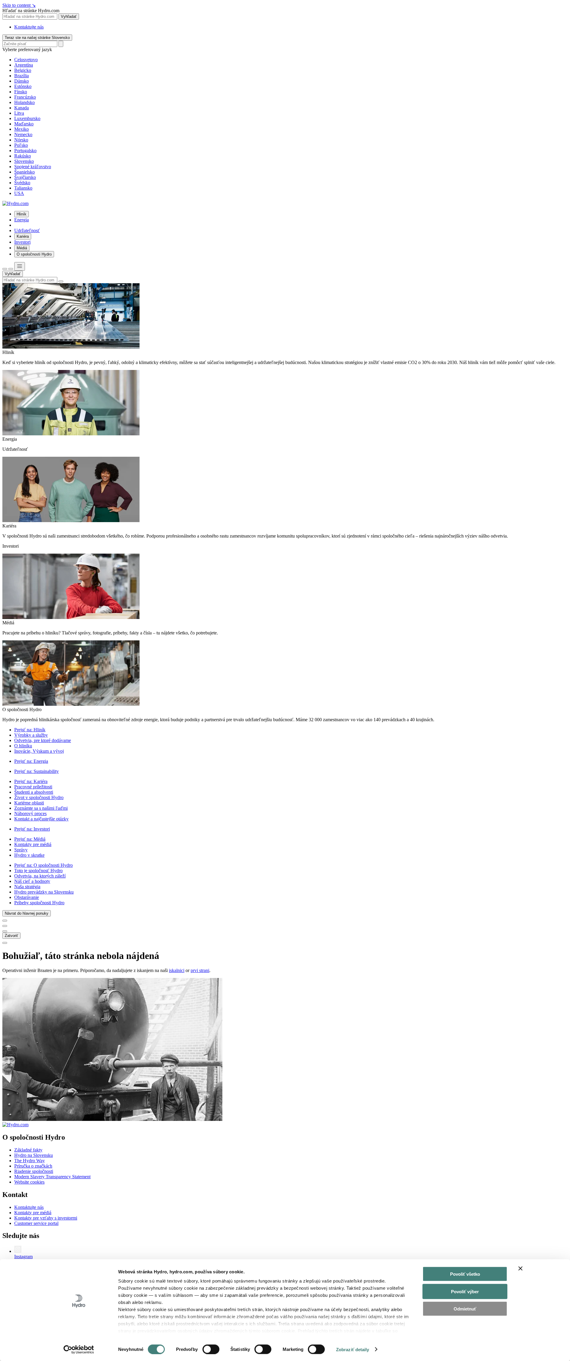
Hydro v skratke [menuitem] (29, 855)
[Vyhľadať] (4, 269)
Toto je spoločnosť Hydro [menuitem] (38, 870)
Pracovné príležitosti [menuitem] (33, 786)
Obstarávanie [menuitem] (26, 897)
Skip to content (19, 5)
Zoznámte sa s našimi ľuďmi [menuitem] (41, 808)
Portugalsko (25, 150)
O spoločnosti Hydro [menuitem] (34, 254)
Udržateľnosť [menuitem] (27, 230)
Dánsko (21, 81)
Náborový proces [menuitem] (30, 813)
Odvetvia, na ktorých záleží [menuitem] (40, 875)
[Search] (60, 44)
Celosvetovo (26, 59)
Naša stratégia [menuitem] (27, 886)
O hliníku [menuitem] (23, 745)
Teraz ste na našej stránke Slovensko (37, 37)
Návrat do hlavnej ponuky (26, 913)
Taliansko (23, 187)
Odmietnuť (465, 1308)
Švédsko (22, 182)
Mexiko (21, 129)
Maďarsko (24, 123)
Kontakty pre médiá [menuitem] (32, 844)
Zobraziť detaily (352, 1349)
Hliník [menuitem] (21, 214)
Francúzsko (25, 97)
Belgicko (22, 70)
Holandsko (24, 102)
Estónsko (22, 86)
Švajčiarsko (25, 177)
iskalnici (176, 970)
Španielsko (24, 171)
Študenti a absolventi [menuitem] (33, 792)
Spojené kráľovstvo (32, 166)
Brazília (21, 75)
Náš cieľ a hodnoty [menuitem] (32, 881)
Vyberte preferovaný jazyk (27, 49)
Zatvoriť (11, 935)
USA (19, 193)
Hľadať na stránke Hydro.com (30, 10)
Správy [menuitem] (21, 849)
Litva (19, 113)
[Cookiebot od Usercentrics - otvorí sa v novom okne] (79, 1349)
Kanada (21, 107)
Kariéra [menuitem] (23, 236)
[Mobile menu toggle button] (19, 266)
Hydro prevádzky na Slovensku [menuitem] (44, 891)
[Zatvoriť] (10, 269)
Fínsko (20, 91)
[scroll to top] (4, 943)
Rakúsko (22, 155)
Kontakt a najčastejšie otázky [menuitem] (41, 818)
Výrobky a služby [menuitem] (31, 735)
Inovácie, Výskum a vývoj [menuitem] (39, 751)
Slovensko (24, 161)
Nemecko (23, 134)
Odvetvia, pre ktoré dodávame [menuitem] (42, 740)
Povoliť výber (465, 1291)
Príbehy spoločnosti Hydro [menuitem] (39, 902)
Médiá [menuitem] (22, 248)
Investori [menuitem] (22, 242)
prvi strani (200, 970)
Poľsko (21, 145)
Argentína (23, 64)
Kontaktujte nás (29, 26)
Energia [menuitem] (21, 219)
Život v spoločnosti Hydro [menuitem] (39, 797)
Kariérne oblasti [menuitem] (29, 802)
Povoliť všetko (465, 1274)
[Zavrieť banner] (520, 1269)
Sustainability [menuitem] (36, 771)
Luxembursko (27, 118)
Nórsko (21, 139)
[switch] (210, 1349)
